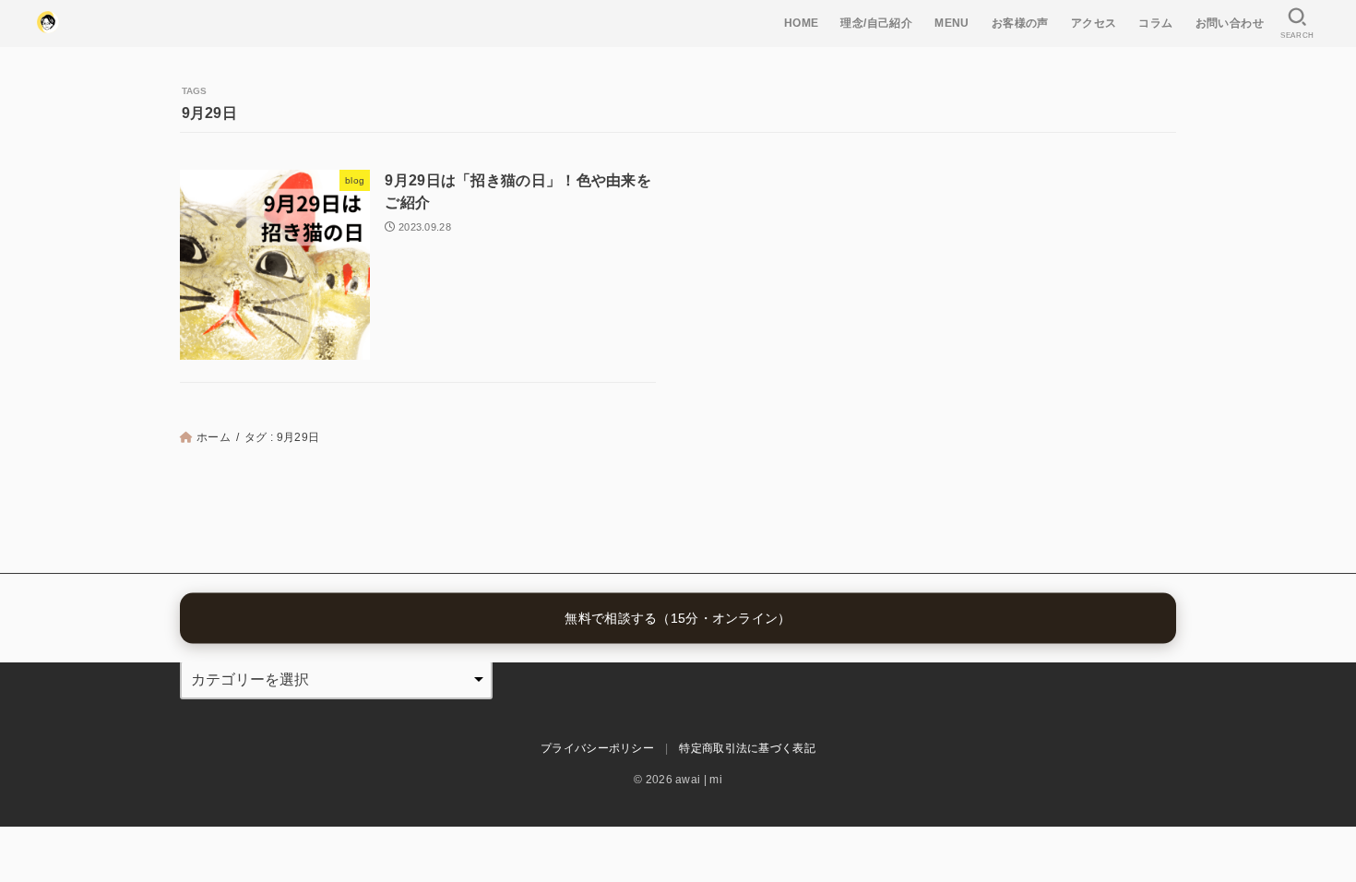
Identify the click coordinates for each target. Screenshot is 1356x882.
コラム (1155, 23)
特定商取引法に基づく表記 (747, 748)
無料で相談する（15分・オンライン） (678, 618)
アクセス (1094, 23)
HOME (801, 23)
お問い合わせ (1229, 23)
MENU (951, 23)
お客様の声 (1020, 23)
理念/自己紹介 (876, 23)
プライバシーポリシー (597, 748)
